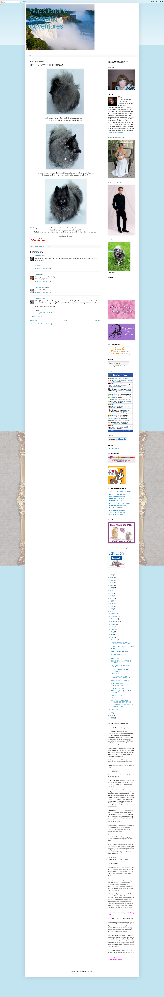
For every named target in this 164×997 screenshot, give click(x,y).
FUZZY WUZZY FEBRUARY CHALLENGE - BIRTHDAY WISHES (122, 701)
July (112, 627)
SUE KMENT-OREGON (116, 514)
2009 (111, 715)
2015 (111, 601)
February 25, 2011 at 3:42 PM (43, 268)
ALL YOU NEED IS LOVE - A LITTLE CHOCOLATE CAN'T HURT (122, 705)
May (112, 632)
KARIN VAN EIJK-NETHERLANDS (119, 503)
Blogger (90, 971)
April (112, 634)
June (113, 629)
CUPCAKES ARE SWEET (119, 688)
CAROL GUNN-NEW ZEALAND (119, 496)
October (113, 619)
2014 (111, 603)
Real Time (119, 430)
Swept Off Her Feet (116, 695)
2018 (111, 593)
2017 (111, 596)
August (113, 624)
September (114, 621)
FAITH (113, 649)
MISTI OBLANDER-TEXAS (117, 510)
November (114, 616)
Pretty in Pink (115, 673)
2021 (111, 585)
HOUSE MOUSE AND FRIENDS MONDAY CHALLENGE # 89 (120, 677)
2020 (111, 588)
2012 (111, 609)
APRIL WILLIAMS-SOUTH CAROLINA (120, 492)
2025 (111, 575)
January (113, 709)
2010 (111, 713)
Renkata (37, 274)
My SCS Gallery (114, 448)
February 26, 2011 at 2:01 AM (43, 281)
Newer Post (33, 321)
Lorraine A (38, 256)
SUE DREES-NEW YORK (117, 512)
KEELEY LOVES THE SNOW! (120, 651)
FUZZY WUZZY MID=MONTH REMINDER (120, 666)
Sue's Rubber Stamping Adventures (50, 18)
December (114, 614)
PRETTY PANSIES (116, 658)
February (114, 640)
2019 (111, 590)
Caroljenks (38, 298)
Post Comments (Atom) (45, 324)
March (113, 637)
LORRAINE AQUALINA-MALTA (118, 505)
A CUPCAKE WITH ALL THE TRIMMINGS (119, 670)
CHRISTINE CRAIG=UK (116, 499)
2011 (111, 611)
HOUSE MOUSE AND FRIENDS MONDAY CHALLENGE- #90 (120, 643)
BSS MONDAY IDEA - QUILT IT (120, 680)
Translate (122, 366)
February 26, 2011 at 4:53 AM (43, 292)
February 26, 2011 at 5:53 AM (43, 313)
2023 (111, 580)
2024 (111, 577)
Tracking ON (126, 430)
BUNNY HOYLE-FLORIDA (117, 494)
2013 (111, 606)
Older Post (97, 321)
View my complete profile (115, 133)
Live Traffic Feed (120, 375)
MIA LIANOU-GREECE (116, 508)
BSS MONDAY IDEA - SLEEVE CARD (122, 646)
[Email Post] (48, 246)
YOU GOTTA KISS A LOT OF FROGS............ (119, 655)
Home (30, 55)
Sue (121, 97)
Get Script (113, 430)
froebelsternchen (40, 287)
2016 (111, 598)
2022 (111, 583)
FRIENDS (114, 698)
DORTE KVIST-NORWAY (116, 501)
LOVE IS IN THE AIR (117, 686)
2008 (111, 718)
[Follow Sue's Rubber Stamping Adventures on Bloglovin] (117, 440)
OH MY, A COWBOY (117, 683)
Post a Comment (37, 317)
